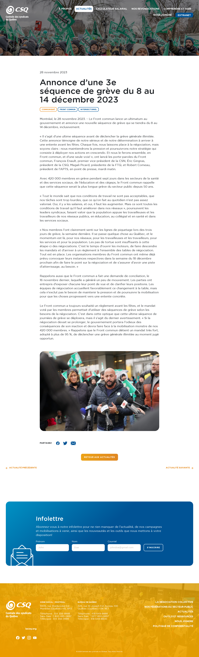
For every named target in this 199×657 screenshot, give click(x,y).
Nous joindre (162, 15)
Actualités (84, 9)
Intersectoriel (88, 109)
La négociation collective (174, 602)
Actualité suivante (178, 468)
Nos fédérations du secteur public (169, 607)
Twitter (65, 443)
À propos (65, 9)
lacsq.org (31, 629)
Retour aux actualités (99, 457)
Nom (74, 541)
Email (73, 443)
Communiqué (48, 109)
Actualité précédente (23, 468)
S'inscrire (153, 548)
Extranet (184, 15)
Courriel (112, 541)
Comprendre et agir (177, 9)
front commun (67, 109)
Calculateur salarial (111, 9)
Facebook (58, 443)
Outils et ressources (178, 616)
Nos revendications (145, 9)
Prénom (40, 541)
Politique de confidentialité (173, 626)
